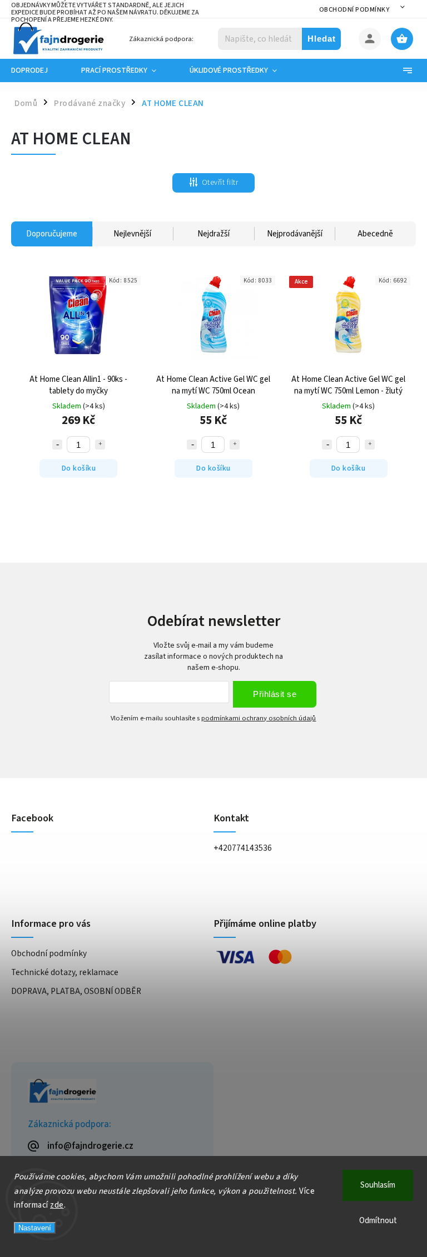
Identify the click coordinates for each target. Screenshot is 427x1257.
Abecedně (375, 234)
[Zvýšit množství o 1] (100, 445)
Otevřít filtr (220, 182)
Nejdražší (213, 234)
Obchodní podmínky (354, 9)
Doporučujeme (51, 234)
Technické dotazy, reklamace (64, 972)
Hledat (321, 38)
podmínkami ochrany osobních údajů (258, 718)
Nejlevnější (132, 234)
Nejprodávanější (294, 234)
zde (57, 1205)
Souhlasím (377, 1185)
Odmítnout (378, 1220)
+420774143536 (243, 848)
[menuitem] (37, 70)
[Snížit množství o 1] (57, 445)
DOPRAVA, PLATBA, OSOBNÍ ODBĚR (76, 991)
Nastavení (34, 1228)
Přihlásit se (274, 694)
